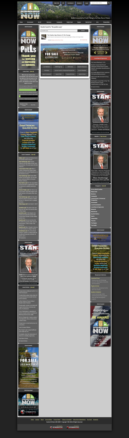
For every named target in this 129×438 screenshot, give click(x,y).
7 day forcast (103, 136)
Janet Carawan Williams (24, 327)
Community (59, 22)
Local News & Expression (97, 207)
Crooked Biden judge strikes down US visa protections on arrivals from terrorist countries (28, 297)
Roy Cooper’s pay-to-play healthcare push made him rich (27, 330)
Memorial (93, 209)
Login (86, 3)
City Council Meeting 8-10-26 (98, 62)
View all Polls (33, 104)
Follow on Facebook (66, 419)
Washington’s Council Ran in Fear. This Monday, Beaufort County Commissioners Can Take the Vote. (100, 82)
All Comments (22, 238)
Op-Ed (39, 22)
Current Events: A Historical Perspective (64, 70)
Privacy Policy (57, 419)
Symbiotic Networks (96, 292)
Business (49, 22)
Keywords (95, 419)
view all (32, 71)
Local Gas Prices (95, 278)
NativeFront (88, 22)
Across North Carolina (96, 189)
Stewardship (106, 22)
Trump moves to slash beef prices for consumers (28, 323)
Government (30, 22)
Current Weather (82, 70)
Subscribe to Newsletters (79, 419)
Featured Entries (70, 74)
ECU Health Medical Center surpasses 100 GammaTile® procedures (100, 73)
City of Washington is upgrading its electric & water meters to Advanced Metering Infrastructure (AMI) (28, 313)
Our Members (47, 67)
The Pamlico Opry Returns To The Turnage (58, 35)
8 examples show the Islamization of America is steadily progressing (28, 335)
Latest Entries (82, 74)
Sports (92, 216)
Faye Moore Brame (23, 338)
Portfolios (46, 70)
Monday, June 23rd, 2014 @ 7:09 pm (57, 40)
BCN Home (70, 67)
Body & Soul (70, 22)
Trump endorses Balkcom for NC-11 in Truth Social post (28, 291)
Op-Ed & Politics (95, 214)
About (42, 419)
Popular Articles (95, 286)
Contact (37, 419)
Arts (97, 22)
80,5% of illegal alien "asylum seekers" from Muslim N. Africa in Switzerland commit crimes (28, 318)
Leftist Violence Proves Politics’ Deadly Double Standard (27, 302)
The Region (94, 223)
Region (79, 22)
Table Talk (56, 3)
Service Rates (48, 419)
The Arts (93, 220)
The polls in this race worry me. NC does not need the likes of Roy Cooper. (28, 209)
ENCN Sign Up (58, 67)
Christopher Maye (84, 39)
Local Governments (96, 204)
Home (21, 22)
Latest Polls (58, 74)
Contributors (71, 3)
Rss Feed (89, 419)
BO (63, 3)
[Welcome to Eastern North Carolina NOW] (30, 10)
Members (79, 3)
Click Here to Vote (24, 104)
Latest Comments (47, 74)
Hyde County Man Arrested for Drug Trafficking (99, 77)
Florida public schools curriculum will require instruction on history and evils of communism (28, 307)
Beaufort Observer (82, 67)
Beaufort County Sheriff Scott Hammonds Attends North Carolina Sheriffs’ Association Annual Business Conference (100, 67)
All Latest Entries (23, 341)
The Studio (94, 225)
